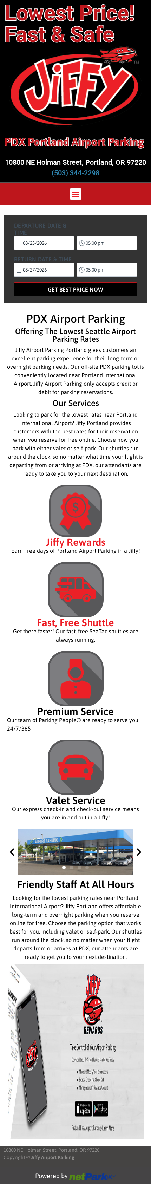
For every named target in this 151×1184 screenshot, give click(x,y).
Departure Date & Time (40, 229)
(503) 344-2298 (75, 173)
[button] (75, 194)
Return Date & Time (43, 259)
